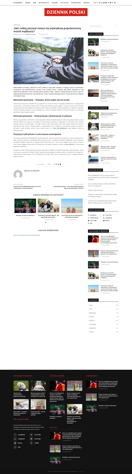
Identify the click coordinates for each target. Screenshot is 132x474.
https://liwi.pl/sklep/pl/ (60, 128)
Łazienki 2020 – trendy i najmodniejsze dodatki (108, 147)
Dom (34, 2)
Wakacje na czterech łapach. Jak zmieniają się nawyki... (48, 216)
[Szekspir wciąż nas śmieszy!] (25, 206)
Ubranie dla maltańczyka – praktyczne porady (109, 113)
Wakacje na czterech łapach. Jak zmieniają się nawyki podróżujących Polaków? (108, 52)
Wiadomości (18, 2)
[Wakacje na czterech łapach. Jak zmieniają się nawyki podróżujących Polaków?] (48, 206)
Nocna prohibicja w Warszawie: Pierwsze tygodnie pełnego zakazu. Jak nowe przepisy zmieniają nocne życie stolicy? (109, 94)
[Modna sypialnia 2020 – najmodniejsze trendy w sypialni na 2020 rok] (93, 126)
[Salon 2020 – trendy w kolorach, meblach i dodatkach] (93, 138)
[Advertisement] (103, 349)
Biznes (27, 2)
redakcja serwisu (30, 34)
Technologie (76, 2)
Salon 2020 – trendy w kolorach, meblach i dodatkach (107, 136)
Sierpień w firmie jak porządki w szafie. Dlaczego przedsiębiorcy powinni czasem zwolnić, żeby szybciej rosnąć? (109, 79)
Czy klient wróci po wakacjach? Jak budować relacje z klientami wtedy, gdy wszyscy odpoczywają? (109, 65)
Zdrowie (86, 2)
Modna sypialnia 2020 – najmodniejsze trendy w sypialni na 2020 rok (108, 125)
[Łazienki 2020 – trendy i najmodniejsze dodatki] (93, 149)
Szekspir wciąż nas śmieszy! (25, 215)
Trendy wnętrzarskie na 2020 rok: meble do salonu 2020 (109, 158)
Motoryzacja (44, 2)
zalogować (22, 235)
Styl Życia (64, 2)
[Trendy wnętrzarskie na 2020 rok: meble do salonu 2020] (93, 160)
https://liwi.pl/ (69, 144)
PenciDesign (80, 471)
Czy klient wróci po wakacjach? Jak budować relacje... (71, 216)
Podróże (55, 2)
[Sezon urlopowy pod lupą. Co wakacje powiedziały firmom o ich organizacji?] (93, 253)
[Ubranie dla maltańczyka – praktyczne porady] (93, 115)
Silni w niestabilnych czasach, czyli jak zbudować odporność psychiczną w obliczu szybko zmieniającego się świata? (103, 177)
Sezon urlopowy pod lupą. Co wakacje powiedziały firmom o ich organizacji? (110, 252)
